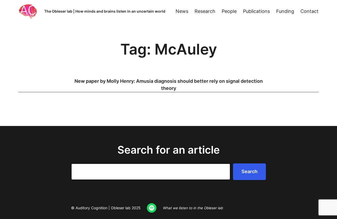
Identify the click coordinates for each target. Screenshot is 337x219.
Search (249, 171)
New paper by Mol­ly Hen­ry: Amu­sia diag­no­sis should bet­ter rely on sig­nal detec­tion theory (169, 84)
